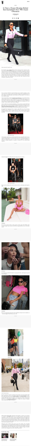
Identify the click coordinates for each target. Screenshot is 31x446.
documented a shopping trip (11, 398)
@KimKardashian (3, 223)
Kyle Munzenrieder (16, 14)
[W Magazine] (3, 2)
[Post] (14, 18)
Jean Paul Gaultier (23, 395)
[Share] (12, 18)
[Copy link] (16, 18)
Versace (15, 395)
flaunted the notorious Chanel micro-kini (8, 106)
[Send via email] (18, 18)
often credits (9, 415)
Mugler (17, 395)
